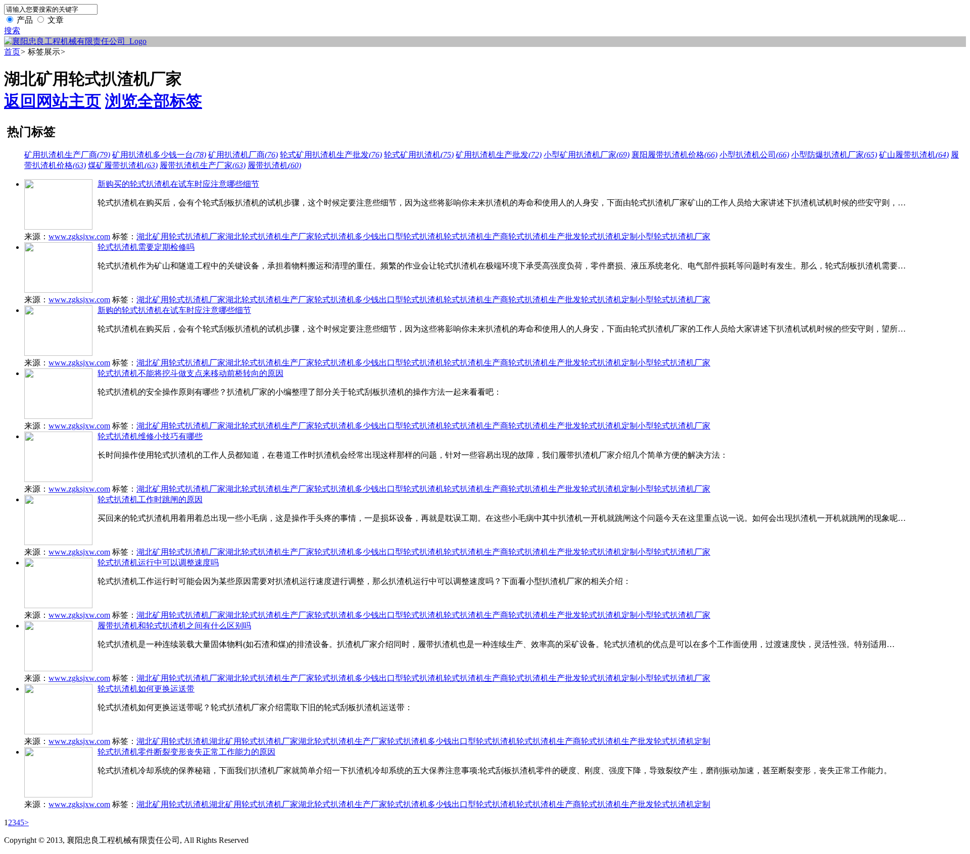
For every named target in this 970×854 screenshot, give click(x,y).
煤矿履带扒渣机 (123, 165)
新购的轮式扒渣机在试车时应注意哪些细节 (174, 310)
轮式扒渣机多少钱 (346, 236)
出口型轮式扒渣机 (411, 236)
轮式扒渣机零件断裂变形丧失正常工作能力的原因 (186, 752)
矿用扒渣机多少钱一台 (159, 154)
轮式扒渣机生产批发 (544, 236)
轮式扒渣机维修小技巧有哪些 (150, 436)
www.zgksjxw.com (79, 236)
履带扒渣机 (274, 165)
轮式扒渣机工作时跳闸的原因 (150, 499)
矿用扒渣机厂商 (243, 154)
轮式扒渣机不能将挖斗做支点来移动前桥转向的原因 (190, 373)
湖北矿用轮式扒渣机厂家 (180, 236)
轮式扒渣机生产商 (476, 236)
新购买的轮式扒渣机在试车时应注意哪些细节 (178, 184)
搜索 (12, 30)
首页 (12, 51)
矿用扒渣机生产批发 (499, 154)
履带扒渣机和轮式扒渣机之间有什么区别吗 (174, 625)
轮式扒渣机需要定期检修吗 (146, 247)
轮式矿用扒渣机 (419, 154)
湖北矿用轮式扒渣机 (172, 741)
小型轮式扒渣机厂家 (674, 236)
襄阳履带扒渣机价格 (674, 154)
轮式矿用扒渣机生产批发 (331, 154)
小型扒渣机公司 (754, 154)
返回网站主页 (52, 101)
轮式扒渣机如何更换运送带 (146, 688)
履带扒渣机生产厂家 (203, 165)
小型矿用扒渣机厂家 (586, 154)
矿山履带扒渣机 (914, 154)
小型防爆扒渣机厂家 (834, 154)
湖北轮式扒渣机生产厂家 (269, 236)
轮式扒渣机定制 (609, 236)
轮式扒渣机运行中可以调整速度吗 (158, 562)
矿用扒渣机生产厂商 (67, 154)
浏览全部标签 (153, 101)
